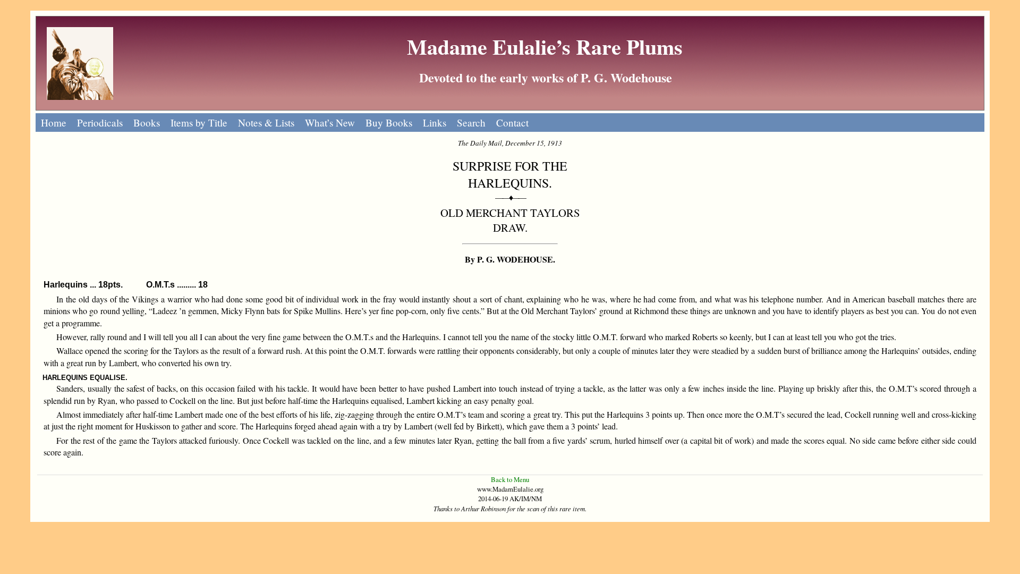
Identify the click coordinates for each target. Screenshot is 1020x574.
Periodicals (100, 122)
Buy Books (389, 122)
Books (146, 122)
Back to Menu (510, 479)
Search (471, 122)
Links (434, 122)
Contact (512, 122)
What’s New (330, 122)
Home (53, 122)
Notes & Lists (266, 122)
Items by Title (199, 122)
